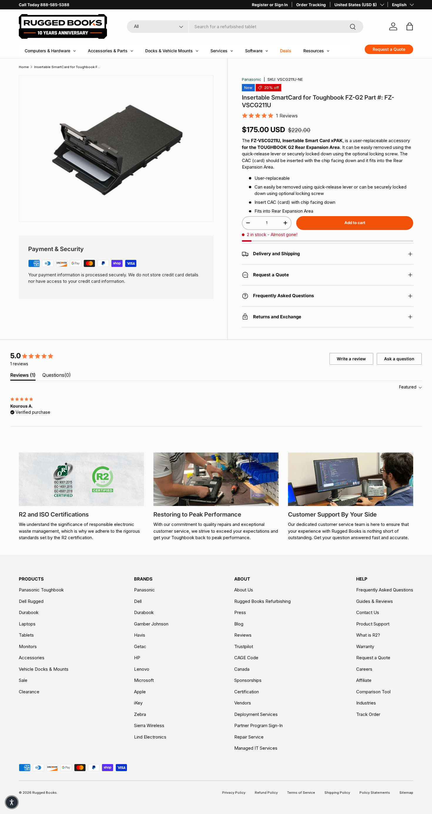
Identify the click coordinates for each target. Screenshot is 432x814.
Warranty (365, 646)
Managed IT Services (255, 748)
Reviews (243, 635)
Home (24, 67)
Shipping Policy (337, 793)
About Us (243, 590)
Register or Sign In (270, 4)
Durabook (28, 612)
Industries (366, 703)
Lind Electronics (150, 737)
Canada (242, 669)
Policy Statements (374, 793)
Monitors (28, 646)
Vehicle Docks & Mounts (43, 669)
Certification (246, 691)
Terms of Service (301, 793)
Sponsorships (248, 680)
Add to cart (354, 222)
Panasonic (251, 79)
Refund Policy (266, 793)
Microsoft (144, 680)
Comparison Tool (373, 691)
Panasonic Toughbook (41, 590)
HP (137, 657)
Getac (140, 646)
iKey (138, 703)
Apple (140, 691)
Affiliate (363, 680)
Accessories (31, 657)
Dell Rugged (31, 601)
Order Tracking (311, 4)
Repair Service (249, 737)
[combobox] (245, 26)
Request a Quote (373, 657)
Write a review (351, 358)
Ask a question (399, 358)
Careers (364, 669)
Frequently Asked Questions (384, 590)
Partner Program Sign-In (258, 725)
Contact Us (367, 612)
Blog (238, 624)
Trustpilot (243, 646)
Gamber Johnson (151, 624)
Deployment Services (256, 714)
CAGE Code (246, 657)
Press (240, 612)
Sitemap (406, 793)
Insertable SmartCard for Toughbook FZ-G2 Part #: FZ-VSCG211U (67, 67)
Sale (23, 680)
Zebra (140, 714)
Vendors (242, 703)
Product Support (372, 624)
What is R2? (368, 635)
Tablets (26, 635)
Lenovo (141, 669)
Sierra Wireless (149, 725)
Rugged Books (44, 793)
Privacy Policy (233, 793)
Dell (138, 601)
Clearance (29, 691)
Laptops (27, 624)
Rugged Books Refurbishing (262, 601)
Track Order (368, 714)
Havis (139, 635)
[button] (12, 802)
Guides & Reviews (374, 601)
